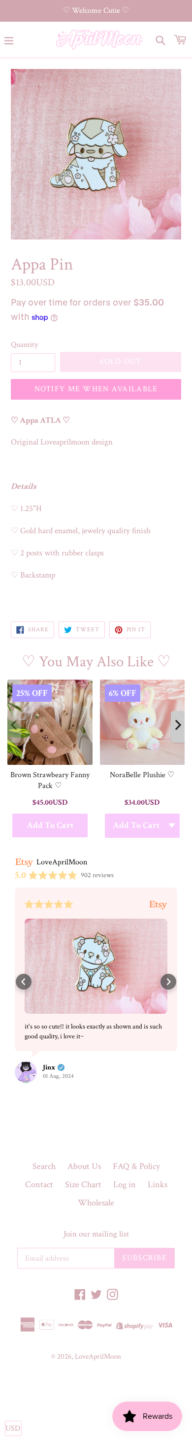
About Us (84, 1166)
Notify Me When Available (96, 389)
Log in (124, 1184)
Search (44, 1166)
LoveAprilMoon (98, 1356)
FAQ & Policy (136, 1166)
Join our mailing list (96, 1234)
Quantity (24, 345)
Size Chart (83, 1184)
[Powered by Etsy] (158, 904)
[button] (24, 982)
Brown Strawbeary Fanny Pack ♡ (50, 780)
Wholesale (96, 1202)
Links (157, 1184)
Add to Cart (50, 825)
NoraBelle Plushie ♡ (142, 775)
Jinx (49, 1067)
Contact (39, 1184)
